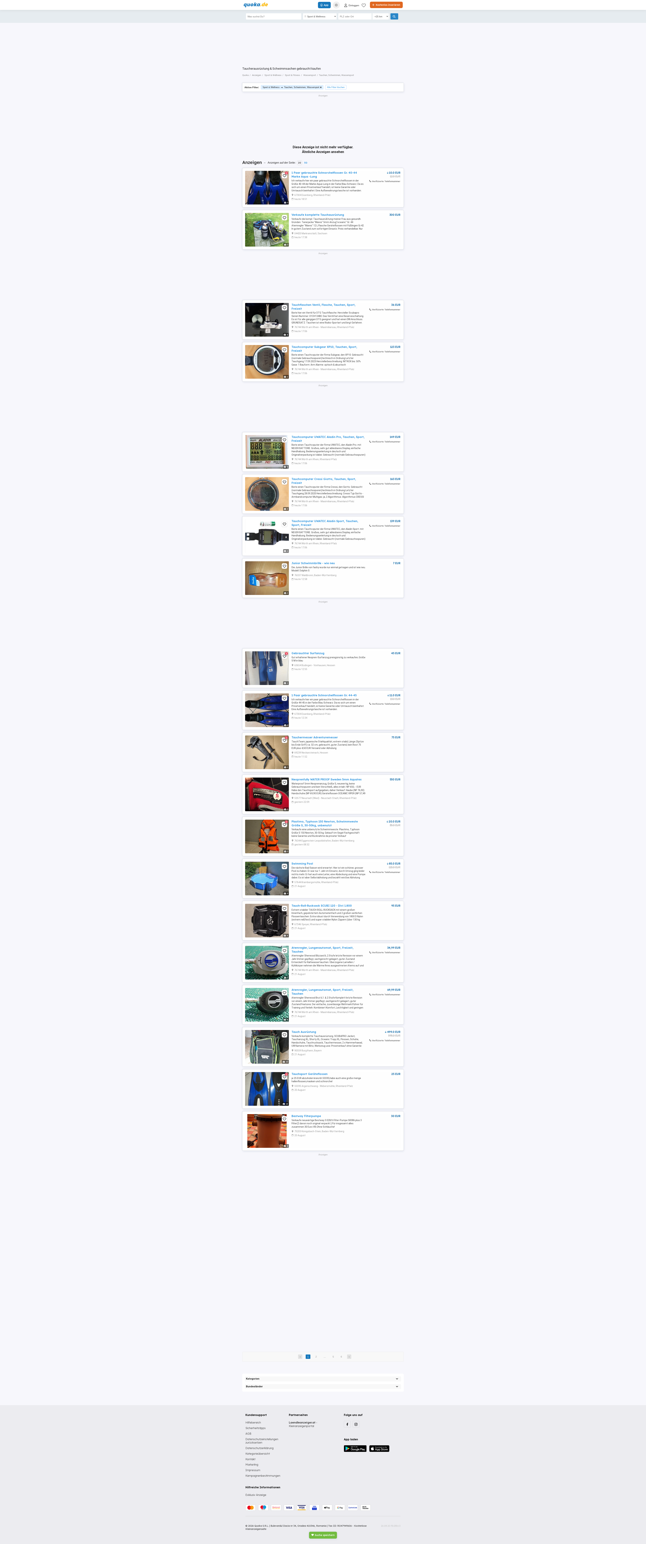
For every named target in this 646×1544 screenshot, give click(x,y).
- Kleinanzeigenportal (303, 1424)
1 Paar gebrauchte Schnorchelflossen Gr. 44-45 (324, 695)
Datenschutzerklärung (259, 1448)
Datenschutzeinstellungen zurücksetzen (261, 1440)
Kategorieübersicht (257, 1453)
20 (299, 162)
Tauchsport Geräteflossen (310, 1074)
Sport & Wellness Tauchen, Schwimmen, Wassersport (291, 87)
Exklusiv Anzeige (255, 1495)
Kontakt (250, 1459)
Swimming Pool (302, 863)
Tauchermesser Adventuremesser (315, 737)
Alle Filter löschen (336, 87)
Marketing (251, 1464)
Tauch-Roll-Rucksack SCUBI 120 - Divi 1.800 (322, 905)
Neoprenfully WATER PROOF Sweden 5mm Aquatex (327, 779)
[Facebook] (347, 1424)
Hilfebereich (253, 1422)
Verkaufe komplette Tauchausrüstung (318, 214)
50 (305, 162)
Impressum (252, 1470)
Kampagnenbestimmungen (262, 1475)
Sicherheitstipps (255, 1428)
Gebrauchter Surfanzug (308, 653)
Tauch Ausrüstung (304, 1032)
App (326, 5)
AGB (248, 1433)
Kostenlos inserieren (387, 4)
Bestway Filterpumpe (306, 1116)
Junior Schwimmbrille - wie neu (313, 563)
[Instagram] (356, 1424)
